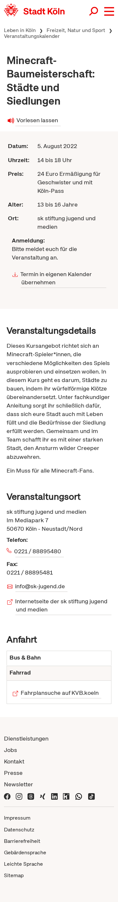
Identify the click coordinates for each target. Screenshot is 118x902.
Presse (13, 773)
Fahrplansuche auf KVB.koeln (60, 692)
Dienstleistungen (26, 738)
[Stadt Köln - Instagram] (19, 795)
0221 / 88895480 (38, 551)
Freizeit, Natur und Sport (76, 30)
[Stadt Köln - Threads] (31, 795)
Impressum (17, 817)
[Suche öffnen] (94, 12)
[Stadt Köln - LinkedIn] (54, 795)
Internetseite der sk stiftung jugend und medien (61, 605)
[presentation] (59, 658)
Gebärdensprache (25, 852)
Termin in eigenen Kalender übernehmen (56, 278)
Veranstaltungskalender (32, 36)
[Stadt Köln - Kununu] (66, 795)
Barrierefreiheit (22, 841)
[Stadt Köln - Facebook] (7, 795)
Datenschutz (19, 829)
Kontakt (14, 761)
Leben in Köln (20, 30)
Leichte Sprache (23, 863)
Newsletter (18, 784)
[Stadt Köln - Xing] (42, 795)
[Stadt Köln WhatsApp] (79, 795)
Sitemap (14, 875)
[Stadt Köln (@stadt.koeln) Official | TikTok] (91, 795)
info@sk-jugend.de (40, 586)
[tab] (59, 658)
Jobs (10, 750)
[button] (109, 11)
